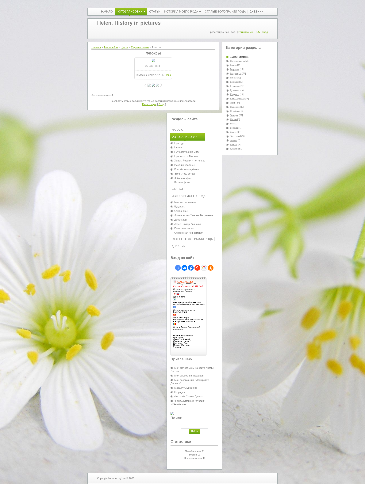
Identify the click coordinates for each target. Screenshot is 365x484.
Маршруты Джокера (185, 387)
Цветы (124, 47)
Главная (96, 47)
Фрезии (233, 140)
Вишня (233, 65)
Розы (232, 123)
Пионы (233, 119)
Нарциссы (235, 107)
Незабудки (235, 111)
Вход (265, 32)
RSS (257, 32)
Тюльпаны (235, 136)
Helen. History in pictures (129, 23)
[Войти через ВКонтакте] (184, 268)
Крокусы (234, 82)
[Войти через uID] (178, 268)
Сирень (233, 132)
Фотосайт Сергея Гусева (188, 396)
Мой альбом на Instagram (189, 375)
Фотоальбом (111, 47)
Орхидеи (234, 115)
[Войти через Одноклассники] (210, 268)
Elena (168, 75)
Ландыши (234, 94)
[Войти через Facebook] (191, 268)
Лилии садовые (237, 98)
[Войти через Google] (204, 268)
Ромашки (234, 128)
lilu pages (179, 392)
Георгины (234, 69)
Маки (232, 102)
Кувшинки (235, 86)
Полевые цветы (237, 61)
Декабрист (235, 148)
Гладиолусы (235, 73)
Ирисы (233, 77)
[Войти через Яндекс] (197, 268)
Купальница (235, 90)
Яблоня (233, 144)
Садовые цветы (140, 47)
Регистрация (245, 32)
